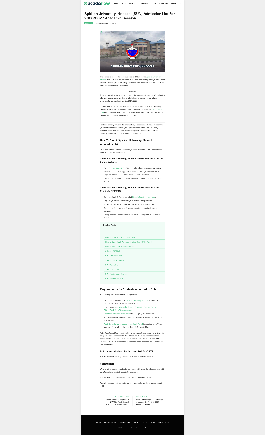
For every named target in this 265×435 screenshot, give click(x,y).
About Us (97, 422)
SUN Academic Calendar (115, 260)
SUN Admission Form (113, 256)
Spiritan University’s (116, 168)
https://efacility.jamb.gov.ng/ (143, 197)
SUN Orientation (111, 265)
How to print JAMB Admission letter (119, 247)
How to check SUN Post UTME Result (120, 237)
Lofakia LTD (142, 428)
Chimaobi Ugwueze (102, 23)
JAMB (154, 3)
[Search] (180, 3)
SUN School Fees (112, 269)
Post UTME (163, 3)
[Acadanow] (97, 3)
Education (88, 23)
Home (116, 3)
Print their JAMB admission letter (117, 314)
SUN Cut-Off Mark (112, 251)
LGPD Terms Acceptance (161, 422)
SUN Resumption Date (114, 279)
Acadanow (127, 428)
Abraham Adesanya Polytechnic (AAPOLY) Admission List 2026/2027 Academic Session (117, 402)
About (173, 3)
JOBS (124, 3)
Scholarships (143, 3)
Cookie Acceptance (140, 422)
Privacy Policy (110, 422)
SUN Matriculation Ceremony (116, 274)
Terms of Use (124, 422)
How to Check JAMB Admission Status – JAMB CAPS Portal (128, 242)
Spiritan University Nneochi (137, 301)
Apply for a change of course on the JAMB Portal (123, 324)
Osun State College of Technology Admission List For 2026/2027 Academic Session (149, 402)
